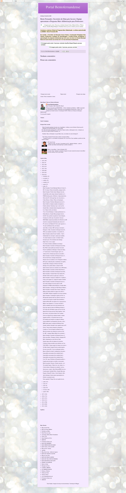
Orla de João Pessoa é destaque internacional (52, 257)
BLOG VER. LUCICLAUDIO (48, 446)
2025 (43, 160)
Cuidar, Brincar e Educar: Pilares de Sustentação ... (53, 200)
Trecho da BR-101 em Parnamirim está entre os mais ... (54, 321)
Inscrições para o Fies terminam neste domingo (52, 239)
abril (44, 385)
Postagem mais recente (45, 94)
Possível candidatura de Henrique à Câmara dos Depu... (54, 249)
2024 (43, 162)
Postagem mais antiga (80, 94)
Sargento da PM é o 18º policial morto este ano (52, 317)
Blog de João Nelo (45, 427)
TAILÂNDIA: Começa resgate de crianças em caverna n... (55, 345)
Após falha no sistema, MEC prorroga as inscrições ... (54, 227)
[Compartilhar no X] (65, 51)
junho (44, 381)
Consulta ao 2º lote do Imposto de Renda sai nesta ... (54, 329)
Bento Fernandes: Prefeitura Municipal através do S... (54, 202)
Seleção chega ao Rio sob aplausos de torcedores (53, 341)
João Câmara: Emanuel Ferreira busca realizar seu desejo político (55, 136)
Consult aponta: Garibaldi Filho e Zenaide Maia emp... (54, 371)
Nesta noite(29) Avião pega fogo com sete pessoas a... (54, 198)
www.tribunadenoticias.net (47, 476)
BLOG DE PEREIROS (46, 443)
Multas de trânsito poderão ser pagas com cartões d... (54, 291)
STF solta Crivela (51, 142)
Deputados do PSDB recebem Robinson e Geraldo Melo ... (55, 285)
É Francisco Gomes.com (47, 441)
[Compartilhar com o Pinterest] (68, 51)
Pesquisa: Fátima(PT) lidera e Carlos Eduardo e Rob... (54, 373)
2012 (43, 404)
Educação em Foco (46, 466)
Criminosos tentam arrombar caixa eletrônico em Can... (54, 343)
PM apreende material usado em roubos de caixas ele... (54, 297)
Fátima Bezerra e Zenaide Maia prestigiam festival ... (54, 214)
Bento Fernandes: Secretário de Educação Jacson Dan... (54, 245)
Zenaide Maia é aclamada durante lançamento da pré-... (54, 208)
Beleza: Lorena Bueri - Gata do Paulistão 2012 (57, 149)
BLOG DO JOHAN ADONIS (48, 457)
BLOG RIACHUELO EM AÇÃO (48, 460)
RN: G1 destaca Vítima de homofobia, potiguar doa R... (54, 190)
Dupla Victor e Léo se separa (49, 241)
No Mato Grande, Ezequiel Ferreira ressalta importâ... (54, 347)
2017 (43, 394)
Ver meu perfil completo (45, 114)
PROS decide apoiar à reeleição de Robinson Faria (53, 323)
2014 (43, 400)
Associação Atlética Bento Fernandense (50, 434)
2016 (43, 396)
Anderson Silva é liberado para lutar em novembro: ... (54, 253)
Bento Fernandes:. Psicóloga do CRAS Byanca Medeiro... (55, 287)
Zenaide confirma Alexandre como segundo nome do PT (54, 325)
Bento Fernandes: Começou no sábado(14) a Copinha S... (55, 277)
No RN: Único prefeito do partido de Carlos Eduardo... (54, 216)
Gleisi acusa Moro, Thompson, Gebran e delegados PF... (54, 337)
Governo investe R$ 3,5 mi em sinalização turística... (54, 349)
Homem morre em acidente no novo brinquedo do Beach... (55, 259)
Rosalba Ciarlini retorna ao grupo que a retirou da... (53, 275)
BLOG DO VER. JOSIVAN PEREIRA (50, 459)
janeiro (44, 391)
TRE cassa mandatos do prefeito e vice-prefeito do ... (54, 231)
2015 (43, 398)
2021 (43, 168)
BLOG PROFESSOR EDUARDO (49, 445)
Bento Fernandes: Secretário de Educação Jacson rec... (54, 281)
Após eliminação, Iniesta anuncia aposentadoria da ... (54, 375)
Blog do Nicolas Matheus (47, 429)
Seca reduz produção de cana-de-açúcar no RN (52, 283)
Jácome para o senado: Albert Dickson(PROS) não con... (54, 369)
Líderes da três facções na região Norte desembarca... (54, 299)
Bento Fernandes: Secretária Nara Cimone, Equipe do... (54, 289)
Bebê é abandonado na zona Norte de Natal (52, 339)
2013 (43, 402)
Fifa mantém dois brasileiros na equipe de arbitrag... (54, 319)
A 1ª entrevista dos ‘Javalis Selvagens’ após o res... (53, 251)
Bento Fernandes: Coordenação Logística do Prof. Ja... (54, 295)
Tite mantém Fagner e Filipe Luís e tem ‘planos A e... (54, 365)
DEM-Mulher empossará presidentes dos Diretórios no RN (55, 219)
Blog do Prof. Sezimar (46, 448)
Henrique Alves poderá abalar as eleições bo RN (53, 265)
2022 (43, 166)
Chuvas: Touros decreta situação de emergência (52, 327)
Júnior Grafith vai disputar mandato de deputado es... (54, 204)
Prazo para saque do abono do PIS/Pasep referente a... (54, 307)
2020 (43, 170)
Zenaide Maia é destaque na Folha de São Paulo (53, 263)
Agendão (43, 450)
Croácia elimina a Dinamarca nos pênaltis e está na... (54, 367)
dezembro (45, 176)
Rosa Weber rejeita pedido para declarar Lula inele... (54, 247)
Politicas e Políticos (46, 471)
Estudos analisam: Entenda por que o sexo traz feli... (54, 206)
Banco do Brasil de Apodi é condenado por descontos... (54, 351)
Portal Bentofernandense (52, 104)
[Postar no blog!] (64, 51)
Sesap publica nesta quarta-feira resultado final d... (53, 353)
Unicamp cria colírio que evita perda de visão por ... (54, 217)
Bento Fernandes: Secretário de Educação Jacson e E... (54, 255)
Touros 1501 (44, 436)
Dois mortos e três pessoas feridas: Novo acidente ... (53, 313)
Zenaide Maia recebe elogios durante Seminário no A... (54, 194)
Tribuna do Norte (45, 472)
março (44, 387)
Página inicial (63, 94)
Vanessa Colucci (45, 474)
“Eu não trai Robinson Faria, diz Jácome (51, 225)
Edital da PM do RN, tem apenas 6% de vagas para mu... (54, 301)
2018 (43, 174)
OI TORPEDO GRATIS (47, 469)
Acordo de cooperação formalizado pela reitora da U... (54, 221)
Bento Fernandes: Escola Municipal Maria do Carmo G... (54, 188)
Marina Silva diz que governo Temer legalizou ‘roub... (54, 311)
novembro (45, 178)
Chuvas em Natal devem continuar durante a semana (53, 315)
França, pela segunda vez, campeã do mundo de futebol (54, 279)
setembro (45, 182)
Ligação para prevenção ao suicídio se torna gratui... (54, 361)
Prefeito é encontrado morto (49, 377)
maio (44, 383)
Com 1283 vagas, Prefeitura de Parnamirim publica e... (54, 359)
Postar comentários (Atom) (49, 96)
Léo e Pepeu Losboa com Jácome (50, 210)
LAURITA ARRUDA (46, 467)
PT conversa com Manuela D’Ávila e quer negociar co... (54, 223)
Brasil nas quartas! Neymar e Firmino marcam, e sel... (54, 363)
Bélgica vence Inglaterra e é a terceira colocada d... (53, 303)
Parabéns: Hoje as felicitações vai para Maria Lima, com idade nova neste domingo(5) (60, 133)
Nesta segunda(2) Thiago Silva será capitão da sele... (54, 379)
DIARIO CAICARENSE (47, 462)
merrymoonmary (65, 483)
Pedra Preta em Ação (46, 433)
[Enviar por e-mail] (62, 51)
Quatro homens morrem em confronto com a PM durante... (55, 267)
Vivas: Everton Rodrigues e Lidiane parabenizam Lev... (54, 212)
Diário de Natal (45, 464)
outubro (45, 180)
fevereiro (45, 389)
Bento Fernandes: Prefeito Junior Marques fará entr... (54, 192)
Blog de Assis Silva (46, 455)
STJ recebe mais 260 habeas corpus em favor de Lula (54, 309)
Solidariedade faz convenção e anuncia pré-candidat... (54, 235)
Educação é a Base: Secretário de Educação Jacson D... (54, 229)
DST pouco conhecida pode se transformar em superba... (54, 261)
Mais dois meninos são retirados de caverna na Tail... (54, 331)
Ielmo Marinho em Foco (47, 438)
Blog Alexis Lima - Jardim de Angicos (50, 452)
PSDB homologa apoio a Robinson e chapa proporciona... (55, 196)
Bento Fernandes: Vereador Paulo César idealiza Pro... (54, 273)
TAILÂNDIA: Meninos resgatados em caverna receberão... (55, 293)
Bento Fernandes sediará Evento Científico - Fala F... (54, 233)
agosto (44, 184)
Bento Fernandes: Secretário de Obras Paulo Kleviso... (54, 269)
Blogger (77, 483)
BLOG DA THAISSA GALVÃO (48, 453)
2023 (43, 164)
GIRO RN (44, 439)
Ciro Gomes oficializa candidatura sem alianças (52, 243)
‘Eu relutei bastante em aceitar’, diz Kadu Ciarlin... (53, 237)
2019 (43, 172)
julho (44, 186)
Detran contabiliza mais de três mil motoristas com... (54, 305)
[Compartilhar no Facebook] (67, 51)
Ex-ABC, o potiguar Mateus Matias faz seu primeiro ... (54, 333)
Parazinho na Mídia (46, 431)
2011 (43, 406)
